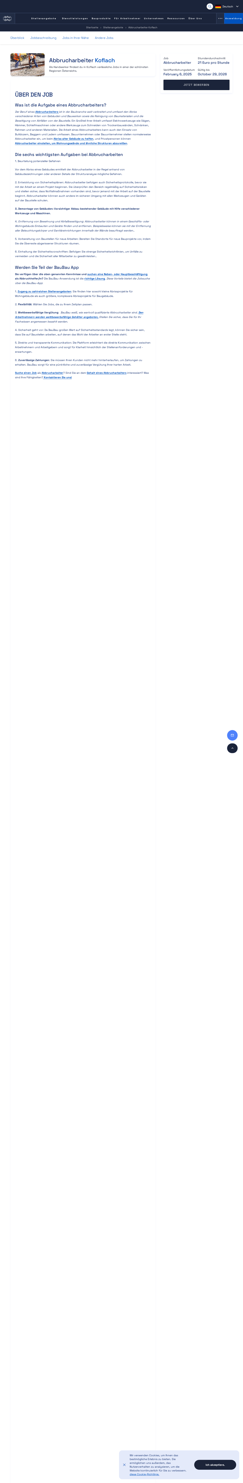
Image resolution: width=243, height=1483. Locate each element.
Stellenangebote (113, 27)
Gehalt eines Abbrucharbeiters (106, 372)
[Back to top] (232, 748)
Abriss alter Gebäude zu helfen (73, 138)
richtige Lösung (94, 278)
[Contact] (232, 735)
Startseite (92, 27)
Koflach (105, 60)
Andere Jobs (104, 38)
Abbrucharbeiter (52, 372)
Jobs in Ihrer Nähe (75, 38)
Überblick (17, 38)
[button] (227, 6)
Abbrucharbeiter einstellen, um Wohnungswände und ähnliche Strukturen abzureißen (71, 143)
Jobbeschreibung (43, 38)
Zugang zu (44, 291)
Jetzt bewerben (196, 85)
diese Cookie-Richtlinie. (144, 1474)
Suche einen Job (26, 372)
